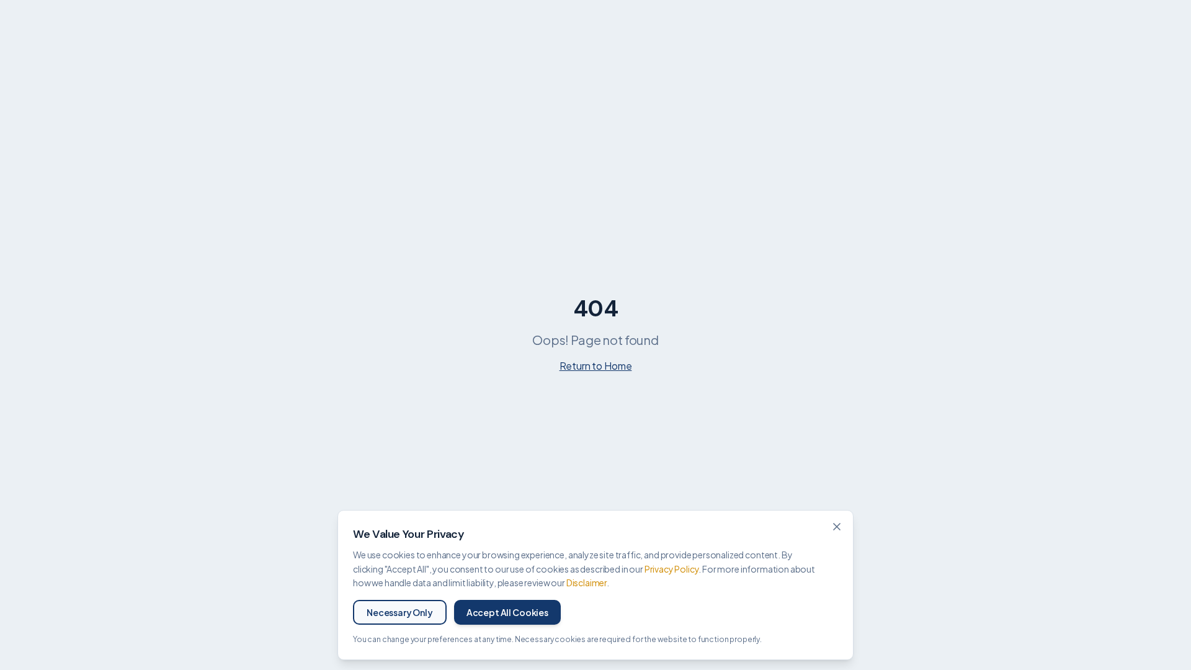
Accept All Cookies (507, 612)
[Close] (837, 526)
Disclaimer (586, 582)
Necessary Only (400, 612)
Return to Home (596, 365)
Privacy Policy (672, 568)
